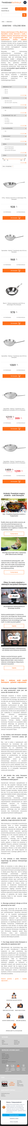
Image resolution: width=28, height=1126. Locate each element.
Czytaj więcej (14, 533)
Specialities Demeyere (10, 150)
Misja (18, 1083)
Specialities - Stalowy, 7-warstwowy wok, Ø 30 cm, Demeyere (14, 356)
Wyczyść (22, 95)
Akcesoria (16, 1040)
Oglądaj (14, 626)
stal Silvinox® (8, 101)
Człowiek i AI (4, 1062)
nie (5, 131)
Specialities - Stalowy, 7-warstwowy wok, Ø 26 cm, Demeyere (14, 251)
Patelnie (3, 1041)
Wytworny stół (17, 1042)
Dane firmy (19, 1080)
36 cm (6, 93)
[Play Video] (14, 596)
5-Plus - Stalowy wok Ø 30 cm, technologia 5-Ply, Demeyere (14, 198)
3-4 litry (6, 118)
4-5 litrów (7, 120)
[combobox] (11, 15)
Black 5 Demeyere (9, 148)
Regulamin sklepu (5, 1054)
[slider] (3, 159)
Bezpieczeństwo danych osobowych (9, 1061)
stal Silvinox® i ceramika (11, 102)
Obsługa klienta (20, 1084)
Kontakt (3, 1053)
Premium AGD (17, 1041)
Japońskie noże (5, 1044)
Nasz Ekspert (19, 1082)
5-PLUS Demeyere (9, 147)
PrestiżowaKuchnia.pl (5, 1093)
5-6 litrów (7, 121)
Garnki (3, 1040)
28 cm (6, 89)
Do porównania (7, 212)
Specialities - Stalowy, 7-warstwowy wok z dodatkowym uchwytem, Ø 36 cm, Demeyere (14, 462)
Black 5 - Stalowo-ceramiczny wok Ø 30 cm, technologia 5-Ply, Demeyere (14, 304)
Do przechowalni (21, 212)
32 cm (6, 91)
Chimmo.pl (3, 1096)
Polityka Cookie (5, 1060)
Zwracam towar (5, 1058)
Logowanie (4, 8)
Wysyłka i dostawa (5, 1055)
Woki (3, 21)
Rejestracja (5, 10)
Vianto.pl (3, 1094)
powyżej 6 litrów (9, 123)
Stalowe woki (9, 21)
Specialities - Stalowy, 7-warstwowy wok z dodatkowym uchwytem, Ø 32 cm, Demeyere (14, 409)
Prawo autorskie (20, 1085)
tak (5, 110)
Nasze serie (16, 1044)
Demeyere (7, 139)
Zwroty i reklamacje (5, 1057)
